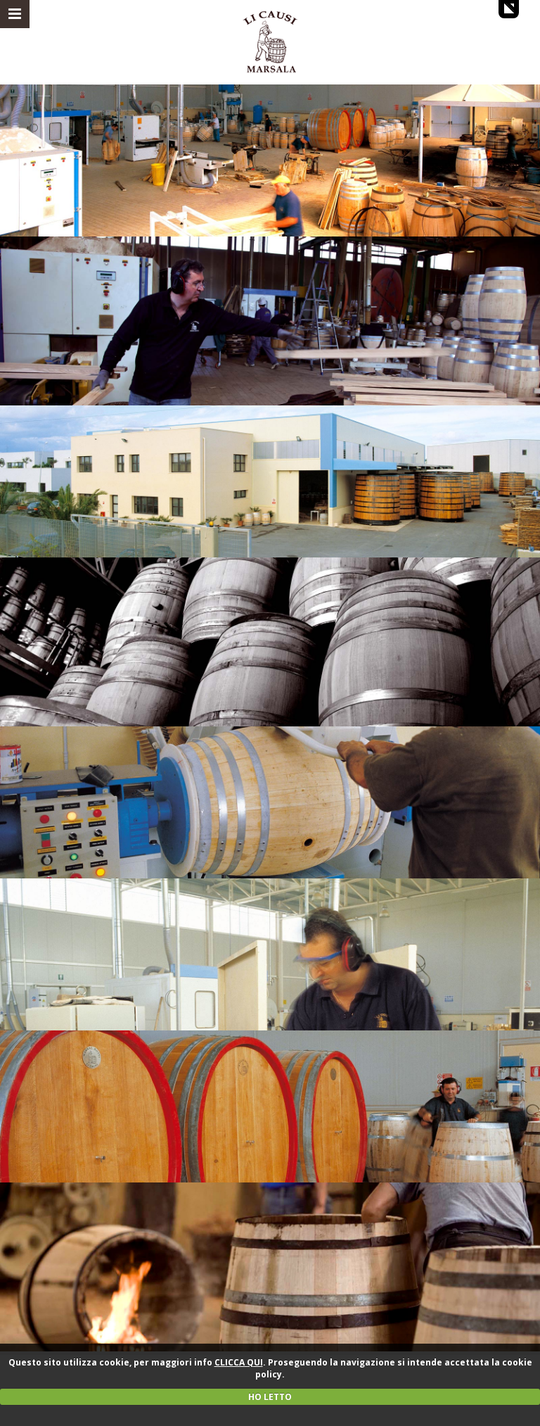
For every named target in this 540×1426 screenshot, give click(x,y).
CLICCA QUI (238, 1362)
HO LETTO (270, 1397)
